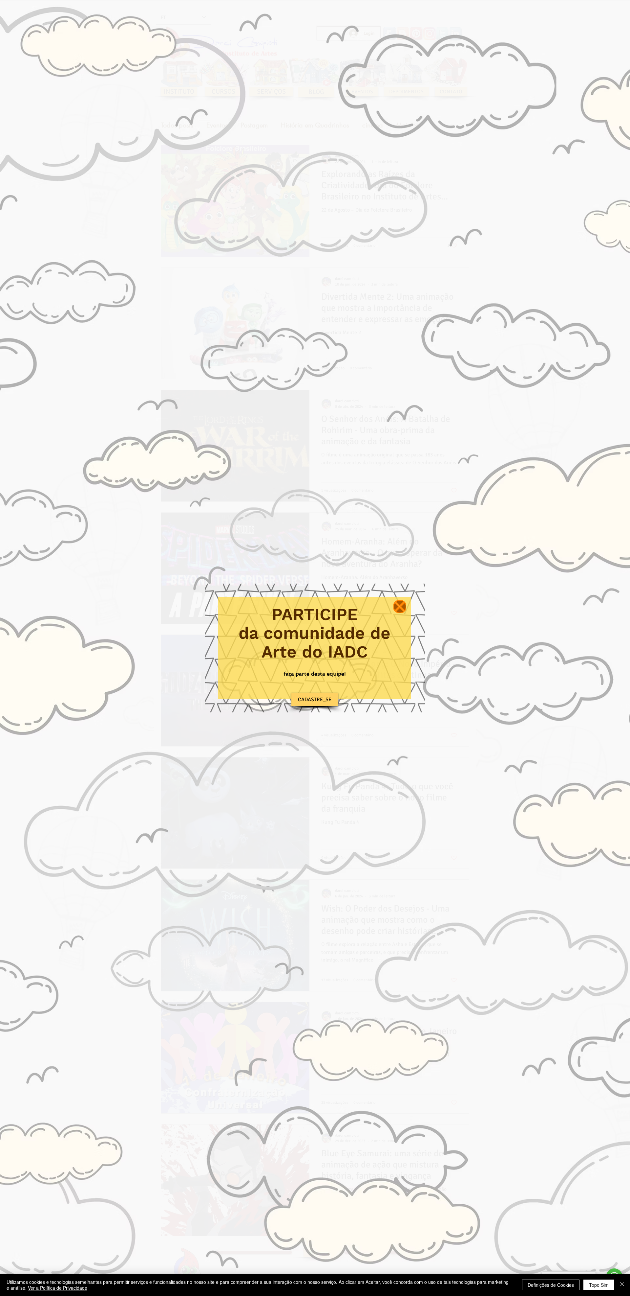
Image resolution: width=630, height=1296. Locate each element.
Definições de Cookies (551, 1285)
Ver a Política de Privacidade (57, 1287)
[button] (399, 606)
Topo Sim (599, 1285)
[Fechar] (622, 1285)
